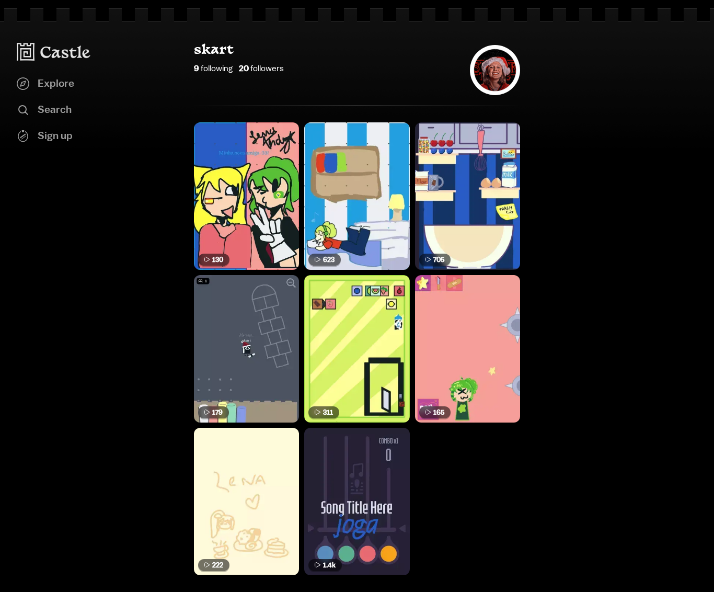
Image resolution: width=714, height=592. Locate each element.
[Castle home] (54, 52)
